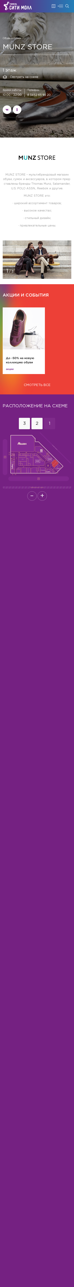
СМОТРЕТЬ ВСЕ (37, 385)
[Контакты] (53, 6)
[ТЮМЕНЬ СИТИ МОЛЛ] (18, 6)
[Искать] (67, 6)
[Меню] (60, 6)
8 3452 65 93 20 (39, 95)
